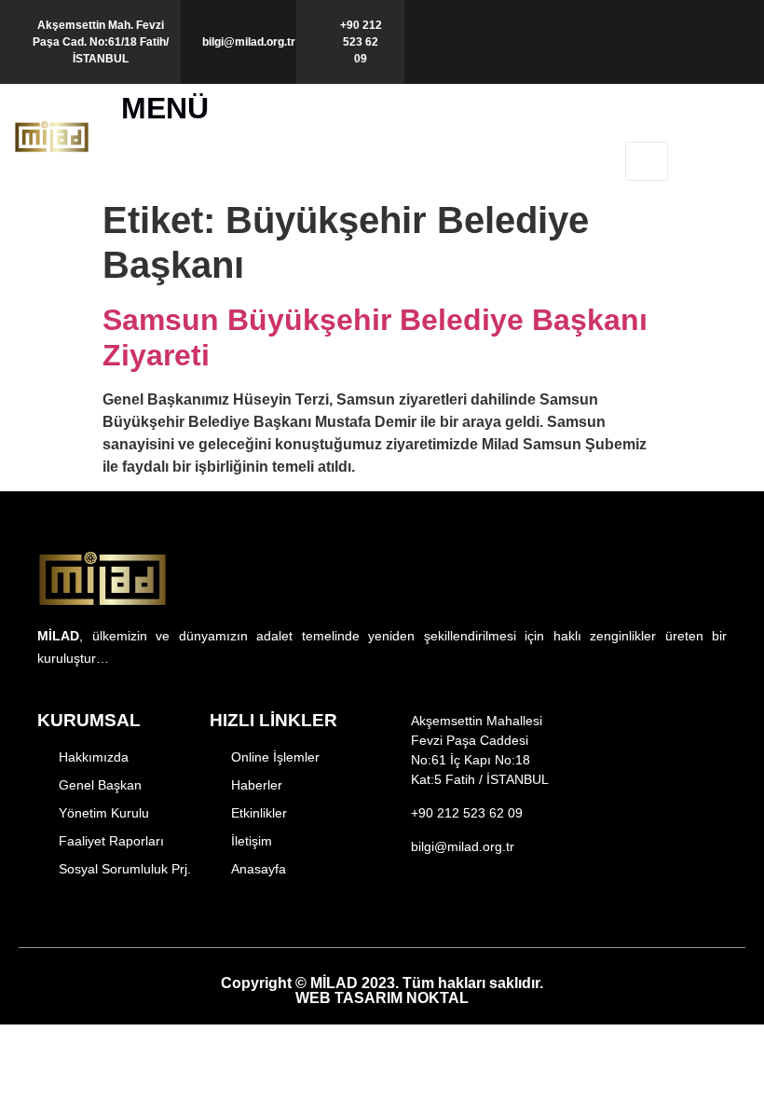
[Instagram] (427, 907)
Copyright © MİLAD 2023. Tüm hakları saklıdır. (382, 990)
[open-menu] (646, 161)
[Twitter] (459, 907)
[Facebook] (395, 907)
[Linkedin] (524, 907)
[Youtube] (491, 907)
